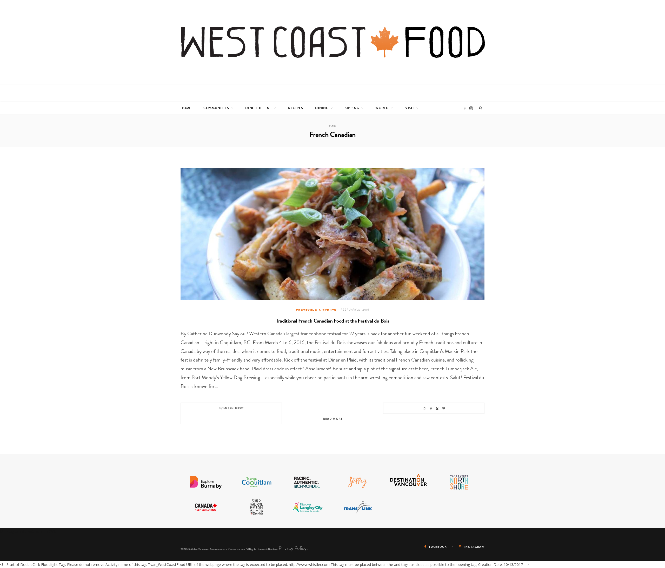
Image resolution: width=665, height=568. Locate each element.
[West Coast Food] (333, 42)
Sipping (352, 108)
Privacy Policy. (293, 548)
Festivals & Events (316, 309)
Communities (216, 108)
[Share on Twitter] (437, 408)
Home (186, 108)
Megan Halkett (233, 408)
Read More (333, 418)
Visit (409, 108)
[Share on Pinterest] (443, 408)
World (382, 108)
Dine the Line (258, 108)
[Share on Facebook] (431, 408)
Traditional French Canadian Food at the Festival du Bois (332, 321)
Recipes (295, 108)
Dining (322, 108)
